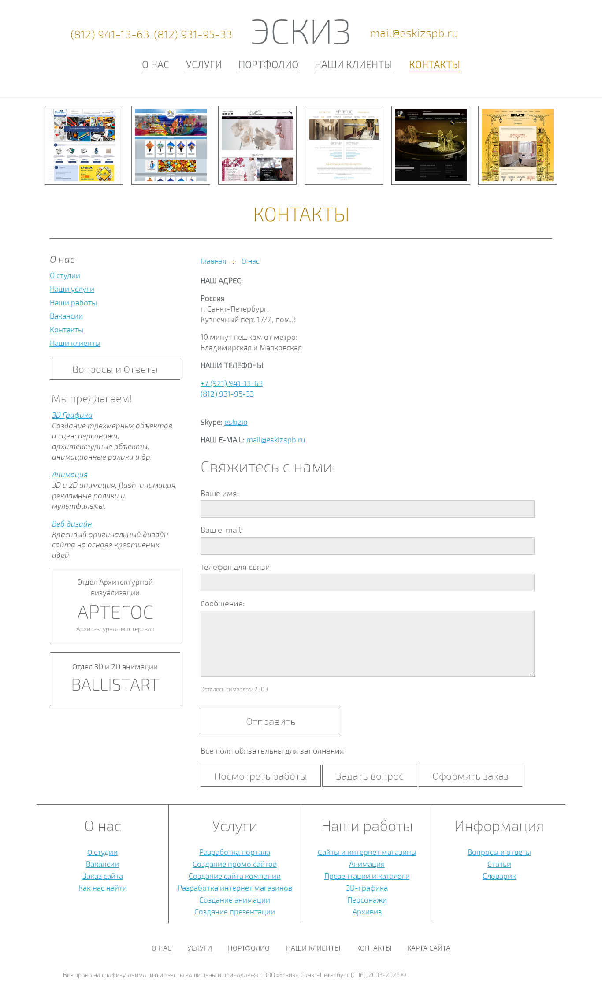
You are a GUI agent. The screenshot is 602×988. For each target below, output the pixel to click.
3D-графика (367, 887)
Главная (214, 260)
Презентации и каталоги (367, 875)
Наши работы (73, 302)
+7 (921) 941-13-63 (232, 383)
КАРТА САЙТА (428, 947)
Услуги (204, 64)
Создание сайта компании (235, 875)
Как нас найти (102, 887)
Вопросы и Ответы (115, 369)
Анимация (70, 474)
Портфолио (268, 64)
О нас (155, 64)
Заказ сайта (102, 875)
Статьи (499, 863)
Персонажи (367, 899)
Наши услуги (72, 288)
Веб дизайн (72, 523)
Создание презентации (234, 911)
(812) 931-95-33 (193, 34)
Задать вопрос (370, 775)
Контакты (434, 64)
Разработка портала (234, 851)
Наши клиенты (353, 64)
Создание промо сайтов (235, 863)
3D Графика (72, 414)
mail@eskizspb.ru (414, 33)
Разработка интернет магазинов (235, 887)
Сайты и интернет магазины (367, 851)
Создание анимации (234, 899)
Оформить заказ (470, 775)
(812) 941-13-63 (110, 34)
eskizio (236, 421)
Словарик (499, 875)
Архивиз (367, 911)
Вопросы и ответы (499, 851)
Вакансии (66, 315)
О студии (65, 275)
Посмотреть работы (260, 775)
